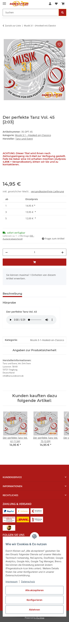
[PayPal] (9, 510)
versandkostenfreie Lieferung (47, 191)
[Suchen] (62, 12)
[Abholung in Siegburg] (36, 519)
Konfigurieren (34, 599)
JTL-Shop (40, 617)
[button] (50, 3)
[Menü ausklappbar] (4, 2)
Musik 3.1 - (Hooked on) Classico (33, 135)
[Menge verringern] (6, 252)
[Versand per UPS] (9, 527)
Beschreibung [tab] (12, 293)
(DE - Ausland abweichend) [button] (18, 237)
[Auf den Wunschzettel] (59, 44)
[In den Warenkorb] (5, 36)
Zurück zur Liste (13, 25)
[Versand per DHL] (23, 519)
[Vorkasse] (23, 510)
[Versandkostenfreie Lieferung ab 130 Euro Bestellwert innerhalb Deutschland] (9, 519)
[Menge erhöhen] (62, 252)
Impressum (12, 581)
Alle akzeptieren (34, 590)
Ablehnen (34, 609)
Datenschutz (28, 581)
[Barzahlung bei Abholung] (36, 510)
